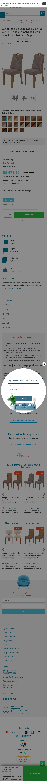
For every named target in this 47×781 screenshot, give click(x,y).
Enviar (23, 398)
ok (44, 4)
